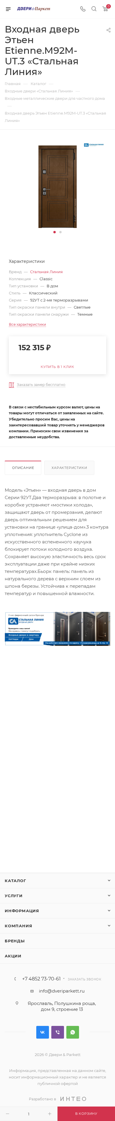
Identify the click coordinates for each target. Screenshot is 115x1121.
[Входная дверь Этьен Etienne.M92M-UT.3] (57, 183)
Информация (22, 910)
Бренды (15, 940)
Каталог (15, 880)
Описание (23, 468)
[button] (55, 232)
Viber (57, 1032)
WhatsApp (72, 1032)
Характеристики (69, 468)
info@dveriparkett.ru (62, 991)
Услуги (14, 895)
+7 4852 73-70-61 (41, 979)
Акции (13, 956)
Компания (18, 925)
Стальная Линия (46, 271)
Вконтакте (42, 1032)
